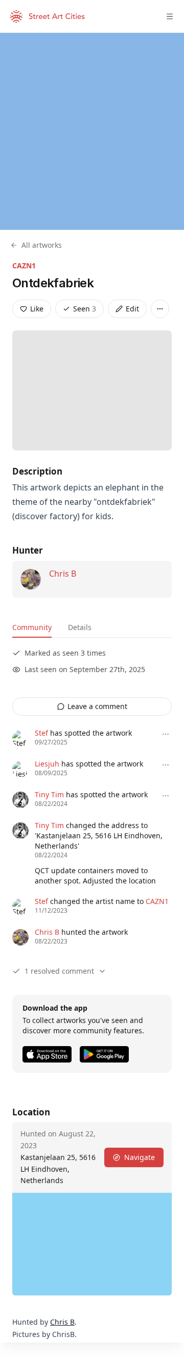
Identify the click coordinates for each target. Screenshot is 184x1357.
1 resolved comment (59, 971)
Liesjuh (47, 764)
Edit (132, 308)
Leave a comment (97, 706)
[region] (92, 131)
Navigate (139, 1157)
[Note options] (165, 734)
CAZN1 (24, 265)
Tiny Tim (49, 794)
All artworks (41, 245)
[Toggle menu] (169, 16)
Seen (84, 308)
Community (32, 627)
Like (36, 308)
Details (79, 627)
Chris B (62, 573)
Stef (41, 733)
